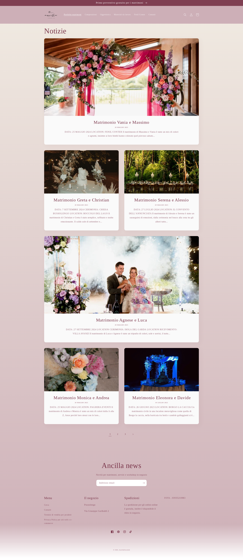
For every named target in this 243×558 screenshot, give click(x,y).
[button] (185, 15)
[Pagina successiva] (133, 434)
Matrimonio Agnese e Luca (121, 320)
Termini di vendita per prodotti (58, 515)
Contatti (47, 510)
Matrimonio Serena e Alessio (161, 199)
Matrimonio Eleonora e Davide (161, 397)
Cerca (46, 505)
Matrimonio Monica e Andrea (81, 397)
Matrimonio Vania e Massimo (121, 122)
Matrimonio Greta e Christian (81, 199)
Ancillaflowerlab (124, 550)
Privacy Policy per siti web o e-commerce (58, 521)
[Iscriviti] (143, 483)
